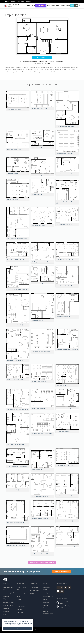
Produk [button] (28, 5)
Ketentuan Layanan (44, 629)
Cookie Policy (17, 625)
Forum (18, 596)
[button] (33, 5)
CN (47, 63)
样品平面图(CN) (50, 61)
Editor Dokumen (8, 605)
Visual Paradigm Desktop (23, 1)
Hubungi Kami (34, 597)
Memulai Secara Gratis (62, 571)
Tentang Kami (34, 587)
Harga (68, 5)
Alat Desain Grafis (8, 602)
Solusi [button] (57, 5)
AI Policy (45, 593)
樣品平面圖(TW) (60, 61)
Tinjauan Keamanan (44, 632)
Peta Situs (20, 612)
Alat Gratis (20, 609)
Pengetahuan (21, 606)
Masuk (76, 5)
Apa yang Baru (34, 590)
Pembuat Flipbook (8, 593)
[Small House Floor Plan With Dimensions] (67, 204)
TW (49, 63)
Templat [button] (62, 5)
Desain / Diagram (22, 593)
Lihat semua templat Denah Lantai (42, 562)
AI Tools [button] (40, 5)
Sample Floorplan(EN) (39, 61)
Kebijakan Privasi (48, 596)
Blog (18, 603)
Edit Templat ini (42, 57)
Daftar (72, 5)
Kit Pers (32, 593)
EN (45, 63)
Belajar (19, 599)
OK (17, 628)
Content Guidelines (71, 629)
